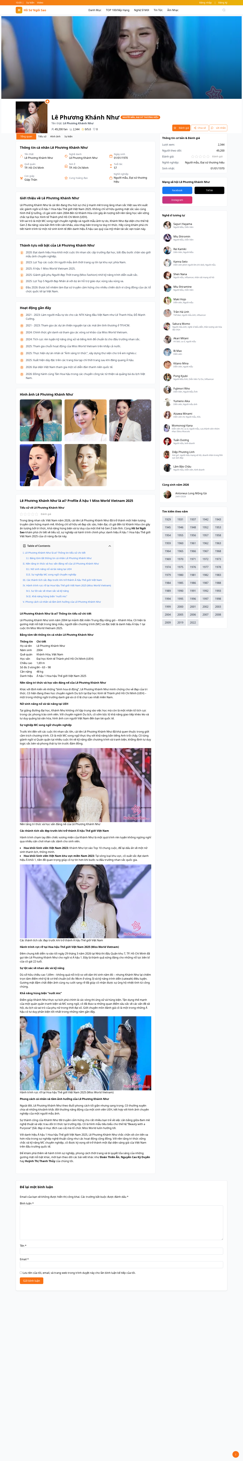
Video (40, 2)
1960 (180, 543)
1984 (168, 583)
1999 (168, 606)
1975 (180, 567)
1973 (218, 559)
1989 (168, 591)
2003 (218, 606)
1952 (205, 527)
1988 (218, 583)
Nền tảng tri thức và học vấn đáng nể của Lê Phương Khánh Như (62, 563)
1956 (193, 535)
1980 (180, 575)
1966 (193, 551)
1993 (218, 591)
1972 (205, 559)
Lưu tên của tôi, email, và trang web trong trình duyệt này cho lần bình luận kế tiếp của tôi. (79, 1273)
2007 (205, 614)
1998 (218, 599)
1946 (180, 527)
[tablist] (45, 136)
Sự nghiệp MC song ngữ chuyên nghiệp (53, 574)
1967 (205, 551)
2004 (168, 614)
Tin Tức (158, 10)
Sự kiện (30, 2)
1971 (193, 559)
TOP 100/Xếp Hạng (117, 10)
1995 (180, 599)
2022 (193, 622)
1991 (193, 591)
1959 (168, 543)
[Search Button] (224, 10)
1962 (205, 543)
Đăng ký (222, 2)
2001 (193, 606)
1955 (180, 535)
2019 (180, 622)
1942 (205, 519)
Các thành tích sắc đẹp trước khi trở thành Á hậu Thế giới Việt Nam (64, 580)
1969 (168, 559)
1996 (193, 599)
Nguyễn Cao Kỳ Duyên (135, 1157)
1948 (193, 527)
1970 (180, 559)
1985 (180, 583)
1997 (205, 599)
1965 (180, 551)
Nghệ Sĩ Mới (141, 10)
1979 (168, 575)
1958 (218, 535)
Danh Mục (94, 10)
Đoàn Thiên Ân (110, 1157)
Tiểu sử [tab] (42, 136)
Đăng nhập (205, 2)
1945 (168, 527)
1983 (218, 575)
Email (24, 1259)
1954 (168, 535)
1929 (168, 519)
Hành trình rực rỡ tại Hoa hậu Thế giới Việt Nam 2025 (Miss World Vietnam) (68, 585)
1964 (168, 551)
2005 (180, 614)
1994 (168, 599)
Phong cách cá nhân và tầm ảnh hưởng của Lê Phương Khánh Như (63, 601)
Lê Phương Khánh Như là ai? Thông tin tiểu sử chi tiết (55, 552)
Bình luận (27, 1203)
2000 (180, 606)
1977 (205, 567)
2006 (193, 614)
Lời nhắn (221, 127)
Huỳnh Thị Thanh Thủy (40, 1161)
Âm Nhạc (173, 10)
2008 (218, 614)
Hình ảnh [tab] (55, 136)
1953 (218, 527)
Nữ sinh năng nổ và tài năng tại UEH (51, 569)
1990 (180, 591)
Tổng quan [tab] (26, 136)
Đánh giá (184, 127)
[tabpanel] (85, 657)
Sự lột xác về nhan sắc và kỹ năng (50, 590)
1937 (193, 519)
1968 (218, 551)
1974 (168, 567)
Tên (23, 1245)
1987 (205, 583)
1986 (193, 583)
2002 (205, 606)
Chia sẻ (202, 127)
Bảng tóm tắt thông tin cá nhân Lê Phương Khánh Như (61, 558)
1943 (218, 519)
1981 (193, 575)
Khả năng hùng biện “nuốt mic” (49, 596)
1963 (218, 543)
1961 (193, 543)
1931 (180, 519)
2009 (168, 622)
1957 (205, 535)
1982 (205, 575)
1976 (193, 567)
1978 (218, 567)
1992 (205, 591)
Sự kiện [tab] (68, 136)
